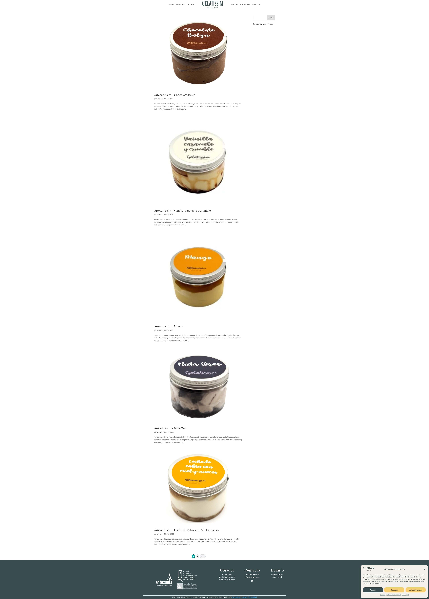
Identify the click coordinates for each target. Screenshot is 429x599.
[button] (424, 569)
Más (202, 556)
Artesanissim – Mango (168, 326)
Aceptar (373, 590)
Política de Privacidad (394, 595)
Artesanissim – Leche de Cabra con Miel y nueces (186, 530)
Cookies (382, 595)
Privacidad (253, 597)
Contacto (256, 5)
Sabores (234, 5)
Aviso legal (405, 595)
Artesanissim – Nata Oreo (170, 428)
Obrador (190, 5)
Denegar (394, 590)
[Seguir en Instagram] (252, 581)
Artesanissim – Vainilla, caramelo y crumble (182, 211)
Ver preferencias (415, 590)
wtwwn (159, 99)
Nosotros (180, 5)
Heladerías (245, 5)
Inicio (171, 5)
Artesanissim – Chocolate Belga (174, 95)
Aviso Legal (236, 597)
